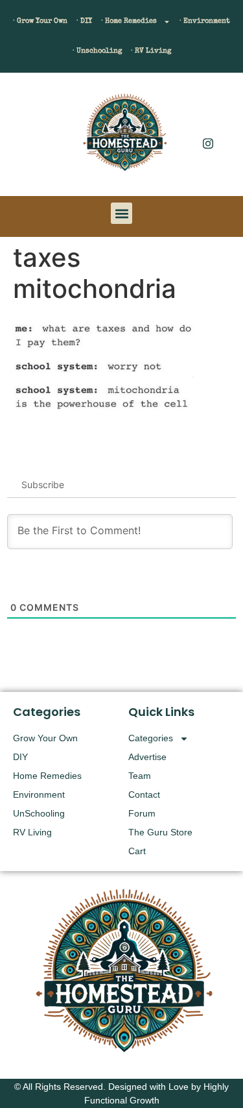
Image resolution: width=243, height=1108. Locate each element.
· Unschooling (97, 51)
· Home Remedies (129, 21)
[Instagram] (208, 143)
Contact (144, 794)
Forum (142, 813)
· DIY (84, 21)
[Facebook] (208, 117)
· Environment (204, 21)
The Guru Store (160, 832)
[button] (29, 138)
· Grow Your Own (40, 21)
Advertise (147, 757)
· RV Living (151, 51)
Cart (137, 851)
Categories (150, 738)
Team (139, 775)
